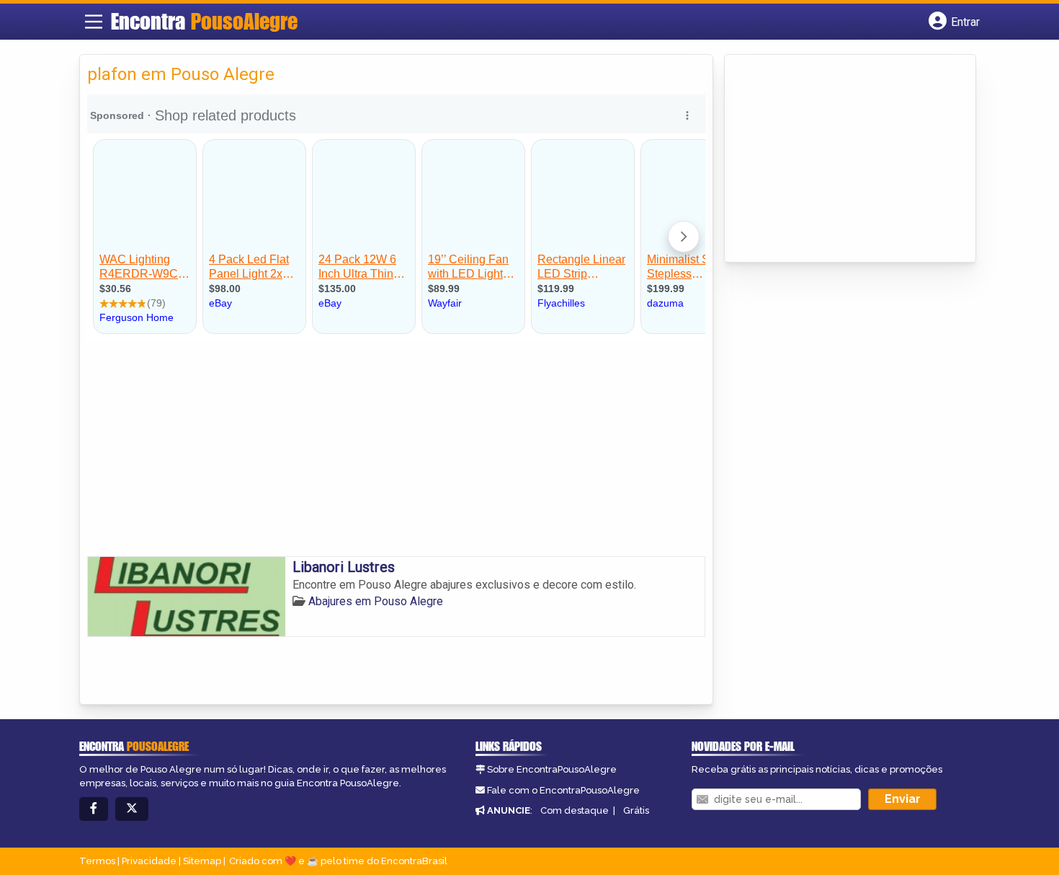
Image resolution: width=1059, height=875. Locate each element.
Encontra (204, 21)
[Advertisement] (396, 448)
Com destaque (574, 810)
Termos (97, 861)
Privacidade (149, 861)
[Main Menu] (93, 21)
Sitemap (202, 861)
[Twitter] (131, 809)
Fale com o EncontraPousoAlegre (563, 790)
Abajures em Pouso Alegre (375, 601)
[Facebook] (93, 809)
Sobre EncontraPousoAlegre (552, 769)
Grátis (636, 810)
